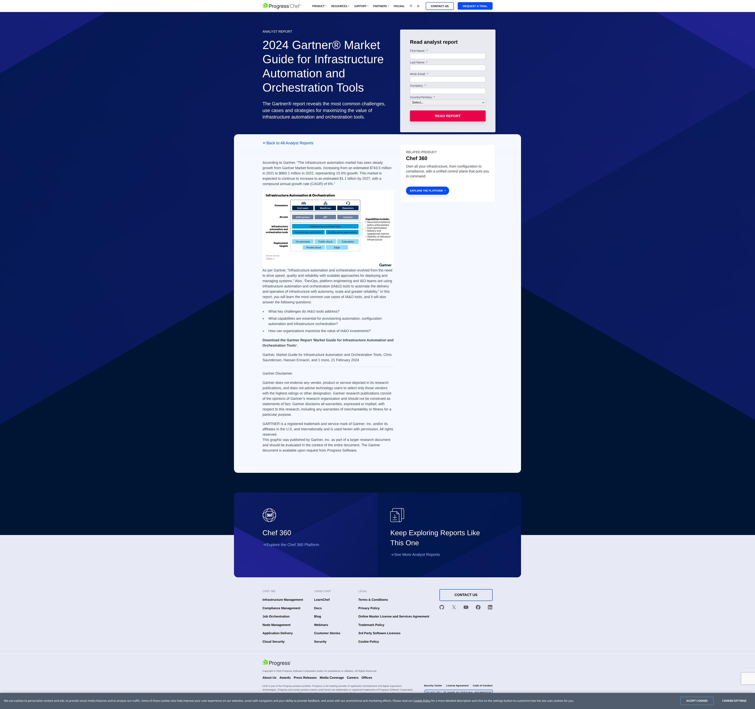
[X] (454, 608)
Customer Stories (327, 633)
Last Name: (417, 62)
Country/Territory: (421, 97)
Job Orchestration (276, 616)
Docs (318, 608)
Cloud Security (273, 641)
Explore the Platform (426, 190)
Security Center (433, 685)
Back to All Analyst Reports (289, 143)
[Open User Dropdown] (418, 6)
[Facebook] (478, 608)
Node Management (276, 625)
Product (318, 6)
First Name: (417, 51)
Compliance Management (281, 608)
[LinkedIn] (490, 608)
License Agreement (457, 685)
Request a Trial (475, 6)
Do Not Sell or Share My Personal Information (458, 692)
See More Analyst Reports (417, 555)
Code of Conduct (483, 685)
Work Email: (418, 74)
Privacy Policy (369, 608)
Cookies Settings (734, 701)
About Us (269, 677)
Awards (285, 677)
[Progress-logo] (276, 663)
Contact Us (440, 6)
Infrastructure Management (282, 600)
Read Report (448, 116)
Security (320, 641)
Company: (416, 85)
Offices (366, 677)
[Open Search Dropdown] (411, 6)
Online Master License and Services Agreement (393, 616)
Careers (353, 677)
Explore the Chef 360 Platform (292, 545)
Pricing (399, 6)
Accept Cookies (697, 701)
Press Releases (305, 677)
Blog (317, 616)
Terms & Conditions (373, 600)
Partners (380, 6)
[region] (377, 701)
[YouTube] (466, 608)
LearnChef (322, 600)
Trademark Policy (371, 625)
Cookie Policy (368, 641)
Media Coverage (332, 677)
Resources (339, 6)
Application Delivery (277, 633)
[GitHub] (441, 608)
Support (360, 6)
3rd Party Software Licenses (379, 633)
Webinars (321, 625)
